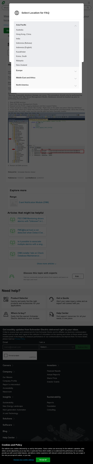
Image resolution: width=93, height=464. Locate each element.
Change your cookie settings (23, 460)
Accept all (42, 460)
